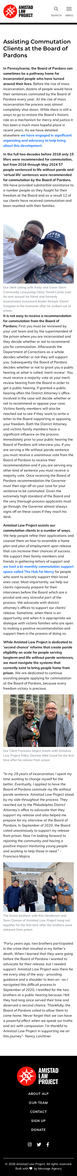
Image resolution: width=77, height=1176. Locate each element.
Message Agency (50, 1168)
